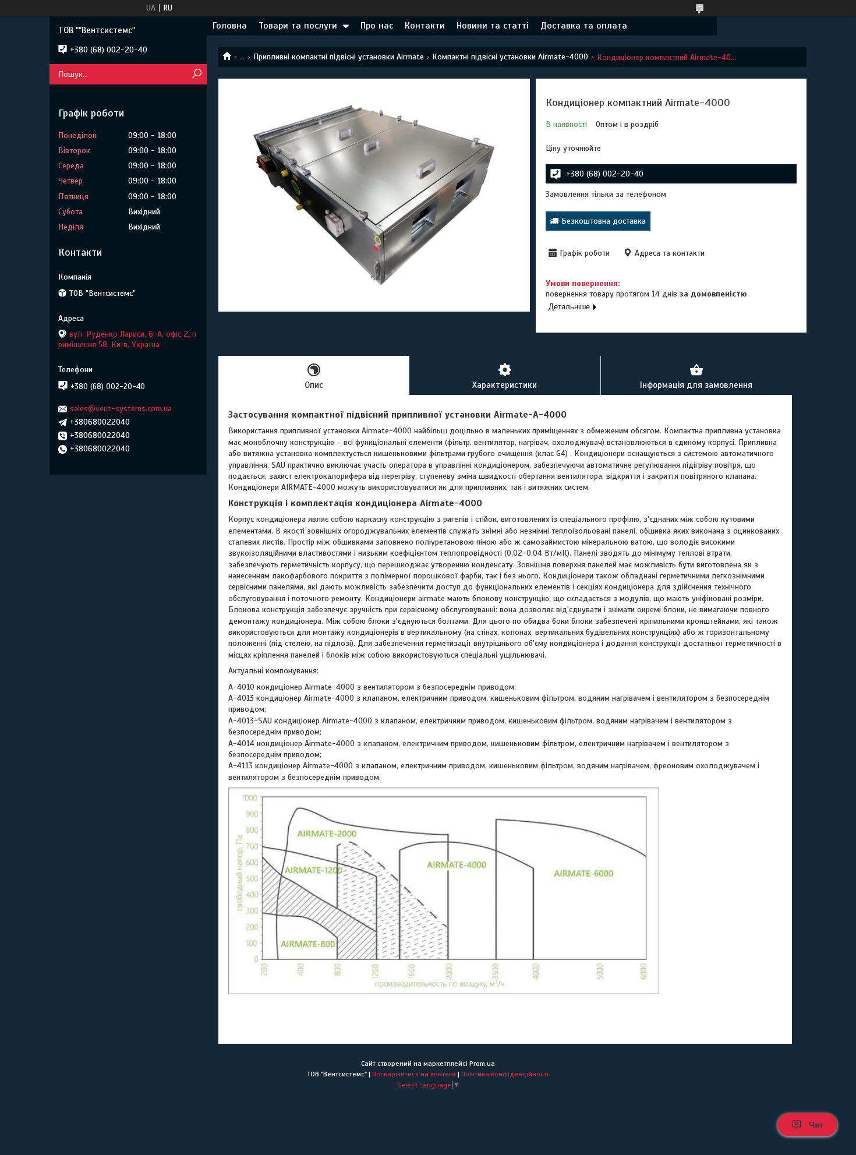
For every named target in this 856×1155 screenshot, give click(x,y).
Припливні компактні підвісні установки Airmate (338, 57)
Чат (816, 1124)
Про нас (376, 25)
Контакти (425, 25)
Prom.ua (482, 1063)
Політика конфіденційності (505, 1074)
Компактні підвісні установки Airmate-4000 (510, 57)
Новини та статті (493, 25)
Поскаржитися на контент (414, 1074)
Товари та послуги (298, 25)
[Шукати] (196, 74)
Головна (230, 25)
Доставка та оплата (583, 25)
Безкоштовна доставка (603, 221)
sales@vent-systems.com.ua (121, 409)
